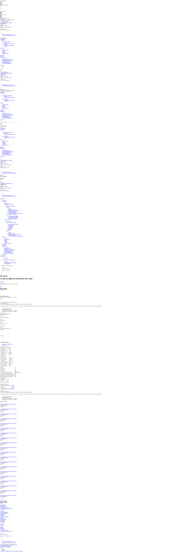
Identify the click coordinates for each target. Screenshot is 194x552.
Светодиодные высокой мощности (6, 508)
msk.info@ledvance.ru (4, 25)
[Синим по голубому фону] (0, 8)
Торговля (4, 51)
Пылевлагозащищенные (4, 516)
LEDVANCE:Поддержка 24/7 (7, 60)
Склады (3, 52)
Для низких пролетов (4, 512)
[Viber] (5, 276)
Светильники (2, 509)
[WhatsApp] (6, 276)
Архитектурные (3, 519)
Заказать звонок (3, 23)
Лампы (5, 42)
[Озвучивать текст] (1, 15)
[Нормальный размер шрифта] (1, 2)
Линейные (2, 511)
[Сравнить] (1, 286)
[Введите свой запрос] (1, 123)
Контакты (2, 65)
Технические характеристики (7, 344)
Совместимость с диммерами (7, 59)
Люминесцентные (3, 505)
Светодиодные (3, 506)
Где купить (2, 55)
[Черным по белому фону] (0, 6)
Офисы (3, 50)
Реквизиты (2, 529)
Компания (2, 524)
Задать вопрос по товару (4, 296)
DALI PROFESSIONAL (6, 62)
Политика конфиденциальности (5, 545)
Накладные (2, 514)
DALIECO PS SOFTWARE (7, 63)
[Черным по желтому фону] (0, 9)
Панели (1, 517)
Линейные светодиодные (4, 507)
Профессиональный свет (6, 41)
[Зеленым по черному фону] (0, 10)
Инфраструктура (5, 49)
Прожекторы (2, 521)
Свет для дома (5, 44)
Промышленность (5, 53)
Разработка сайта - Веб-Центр (5, 546)
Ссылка (12, 385)
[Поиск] (1, 70)
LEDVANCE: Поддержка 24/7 (7, 34)
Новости (2, 56)
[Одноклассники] (3, 276)
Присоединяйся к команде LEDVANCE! (9, 35)
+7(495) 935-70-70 (5, 21)
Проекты (2, 48)
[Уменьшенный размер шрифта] (0, 1)
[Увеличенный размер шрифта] (1, 4)
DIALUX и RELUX (5, 61)
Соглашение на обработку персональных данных (8, 544)
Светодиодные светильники (9, 43)
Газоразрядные (3, 504)
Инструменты (3, 57)
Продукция (2, 40)
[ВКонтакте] (1, 276)
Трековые (2, 515)
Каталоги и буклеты (5, 58)
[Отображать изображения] (1, 12)
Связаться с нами (3, 38)
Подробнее (2, 410)
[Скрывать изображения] (0, 13)
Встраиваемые (2, 518)
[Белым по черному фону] (0, 7)
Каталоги (2, 526)
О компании (2, 39)
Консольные (2, 520)
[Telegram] (2, 67)
